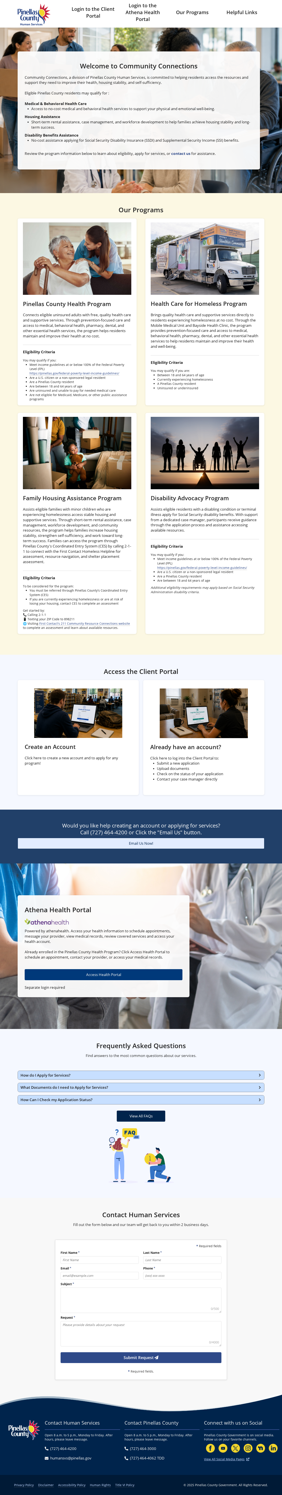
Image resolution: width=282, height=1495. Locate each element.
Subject (66, 1284)
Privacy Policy (24, 1485)
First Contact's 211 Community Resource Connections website (84, 623)
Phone (148, 1268)
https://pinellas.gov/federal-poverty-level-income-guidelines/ (74, 373)
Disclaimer (46, 1485)
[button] (141, 1075)
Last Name (151, 1253)
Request (67, 1318)
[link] (77, 311)
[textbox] (141, 1300)
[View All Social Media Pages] (247, 1459)
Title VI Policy (124, 1485)
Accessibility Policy (71, 1485)
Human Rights (100, 1485)
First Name (69, 1253)
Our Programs (192, 12)
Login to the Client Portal (93, 12)
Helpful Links (241, 12)
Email (65, 1268)
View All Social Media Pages (224, 1459)
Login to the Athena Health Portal (143, 12)
